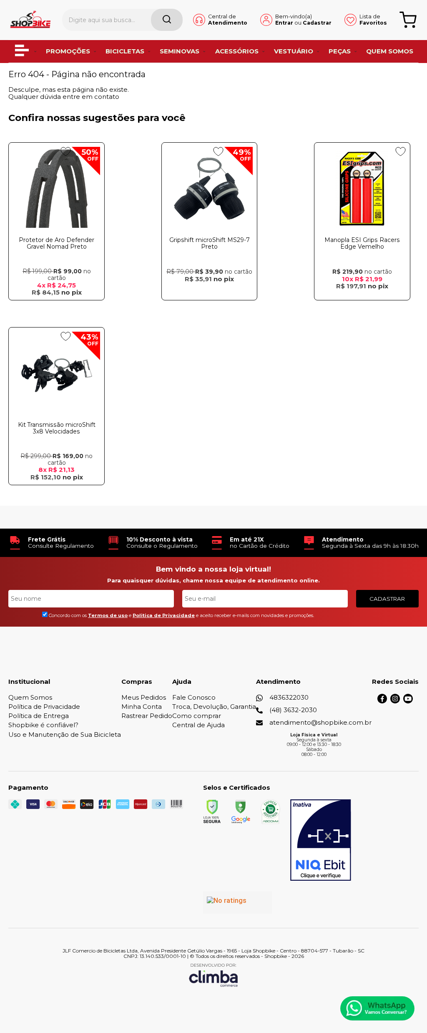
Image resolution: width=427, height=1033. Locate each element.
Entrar (284, 23)
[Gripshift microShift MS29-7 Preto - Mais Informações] (209, 188)
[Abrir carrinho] (408, 19)
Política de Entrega (38, 716)
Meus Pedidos (143, 697)
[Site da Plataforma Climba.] (213, 974)
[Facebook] (382, 701)
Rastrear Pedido (146, 716)
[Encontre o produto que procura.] (167, 20)
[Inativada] (320, 840)
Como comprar (196, 716)
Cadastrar (317, 23)
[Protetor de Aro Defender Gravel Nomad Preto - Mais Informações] (56, 188)
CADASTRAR (387, 598)
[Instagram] (395, 701)
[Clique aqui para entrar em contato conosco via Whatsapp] (377, 1008)
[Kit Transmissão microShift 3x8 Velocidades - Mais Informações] (56, 373)
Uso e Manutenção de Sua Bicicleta (64, 734)
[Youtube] (408, 701)
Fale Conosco (194, 697)
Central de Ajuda (198, 725)
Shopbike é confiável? (43, 725)
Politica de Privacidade (164, 615)
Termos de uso (108, 615)
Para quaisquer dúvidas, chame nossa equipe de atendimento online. (213, 580)
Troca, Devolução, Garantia (214, 707)
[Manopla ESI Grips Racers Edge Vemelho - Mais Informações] (362, 188)
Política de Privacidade (44, 707)
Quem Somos (30, 697)
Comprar (56, 308)
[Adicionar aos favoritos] (65, 151)
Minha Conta (141, 707)
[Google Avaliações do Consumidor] (237, 902)
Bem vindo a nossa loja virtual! (213, 569)
